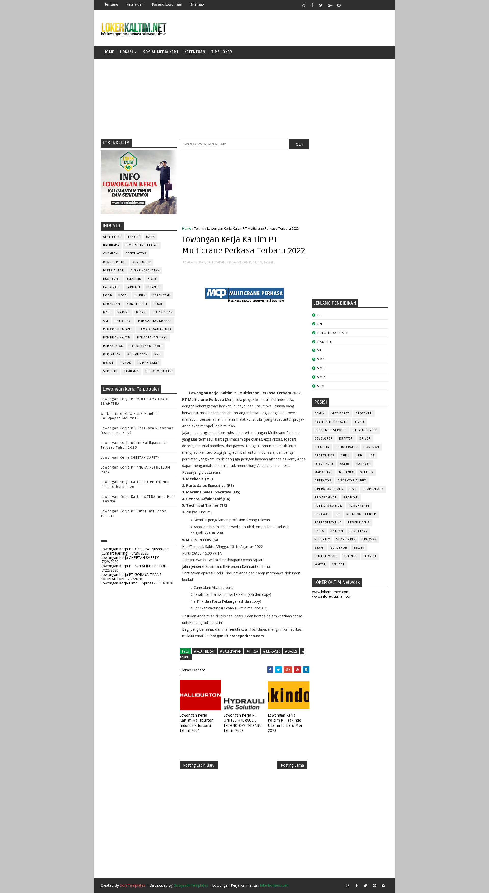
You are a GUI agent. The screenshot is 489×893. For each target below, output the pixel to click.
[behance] (374, 5)
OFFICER (367, 472)
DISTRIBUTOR (113, 270)
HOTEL (123, 295)
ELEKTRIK (134, 279)
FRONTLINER (324, 455)
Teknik (199, 228)
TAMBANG (131, 371)
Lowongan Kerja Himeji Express (127, 582)
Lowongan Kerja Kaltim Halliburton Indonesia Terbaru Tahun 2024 (196, 723)
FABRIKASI (111, 287)
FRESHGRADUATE (333, 333)
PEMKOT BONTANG (117, 329)
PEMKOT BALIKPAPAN (155, 321)
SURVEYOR (339, 548)
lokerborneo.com (274, 885)
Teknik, (269, 262)
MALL (107, 312)
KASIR (344, 464)
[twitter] (321, 5)
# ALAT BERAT (204, 651)
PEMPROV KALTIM (117, 337)
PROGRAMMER (326, 497)
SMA (321, 359)
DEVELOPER (141, 262)
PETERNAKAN (137, 354)
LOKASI (126, 52)
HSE (372, 455)
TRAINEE (350, 556)
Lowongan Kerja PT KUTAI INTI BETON (134, 565)
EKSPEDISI (111, 279)
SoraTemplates (132, 885)
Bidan (359, 422)
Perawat (322, 514)
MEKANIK (346, 472)
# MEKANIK (271, 651)
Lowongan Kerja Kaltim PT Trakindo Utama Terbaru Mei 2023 (285, 723)
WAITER (320, 564)
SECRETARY (359, 531)
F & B (152, 279)
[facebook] (312, 5)
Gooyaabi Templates (191, 885)
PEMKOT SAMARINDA (155, 329)
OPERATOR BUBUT (352, 481)
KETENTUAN (194, 52)
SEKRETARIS (346, 539)
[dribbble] (356, 5)
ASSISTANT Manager (331, 422)
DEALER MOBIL (114, 262)
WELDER (338, 564)
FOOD (107, 295)
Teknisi (370, 556)
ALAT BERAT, (196, 262)
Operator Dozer (329, 489)
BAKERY (134, 237)
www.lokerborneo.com (330, 591)
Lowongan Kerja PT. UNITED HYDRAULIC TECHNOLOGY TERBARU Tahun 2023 (243, 723)
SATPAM (337, 531)
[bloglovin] (347, 5)
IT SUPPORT (324, 464)
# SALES (291, 651)
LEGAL (158, 304)
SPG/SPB (369, 539)
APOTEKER (364, 413)
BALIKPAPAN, (216, 262)
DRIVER (365, 439)
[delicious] (383, 5)
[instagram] (303, 5)
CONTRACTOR (135, 254)
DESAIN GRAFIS (365, 430)
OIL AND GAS (163, 312)
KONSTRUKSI (137, 304)
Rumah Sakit (148, 363)
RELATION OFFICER (361, 514)
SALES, (258, 262)
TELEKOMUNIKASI (159, 371)
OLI (105, 321)
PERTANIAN (112, 354)
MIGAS (141, 312)
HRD (359, 455)
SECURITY (322, 539)
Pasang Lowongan (167, 4)
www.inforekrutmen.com (332, 596)
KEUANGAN (111, 304)
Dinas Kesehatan (145, 270)
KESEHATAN (161, 295)
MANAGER (363, 464)
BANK (150, 237)
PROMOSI (351, 497)
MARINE (123, 312)
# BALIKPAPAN (230, 651)
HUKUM (140, 295)
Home (109, 52)
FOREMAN (371, 447)
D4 (319, 324)
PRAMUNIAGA (373, 489)
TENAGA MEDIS (326, 556)
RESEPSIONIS (359, 523)
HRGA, (232, 262)
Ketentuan (135, 4)
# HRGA (252, 651)
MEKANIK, (244, 262)
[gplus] (330, 5)
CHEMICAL (111, 254)
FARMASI (133, 287)
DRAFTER (346, 439)
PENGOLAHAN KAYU (152, 337)
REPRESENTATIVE (328, 523)
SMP (321, 377)
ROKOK (125, 363)
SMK (321, 368)
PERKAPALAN (113, 346)
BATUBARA (111, 245)
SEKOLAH (110, 371)
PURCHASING (359, 506)
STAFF (319, 548)
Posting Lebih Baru (198, 765)
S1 (319, 350)
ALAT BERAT (112, 237)
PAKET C (325, 341)
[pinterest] (339, 5)
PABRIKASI (123, 321)
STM (321, 386)
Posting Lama (292, 765)
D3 (319, 315)
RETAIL (108, 363)
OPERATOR (323, 481)
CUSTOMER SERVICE (330, 430)
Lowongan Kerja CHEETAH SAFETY (130, 458)
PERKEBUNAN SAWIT (146, 346)
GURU (345, 455)
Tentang (111, 4)
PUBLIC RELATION (329, 506)
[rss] (365, 5)
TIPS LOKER (221, 52)
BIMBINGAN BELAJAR (142, 245)
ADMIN (320, 413)
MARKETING (324, 472)
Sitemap (197, 4)
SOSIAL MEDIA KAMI (160, 52)
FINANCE (153, 287)
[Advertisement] (244, 98)
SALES (319, 531)
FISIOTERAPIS (347, 447)
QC (337, 514)
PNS (157, 354)
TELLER (359, 548)
